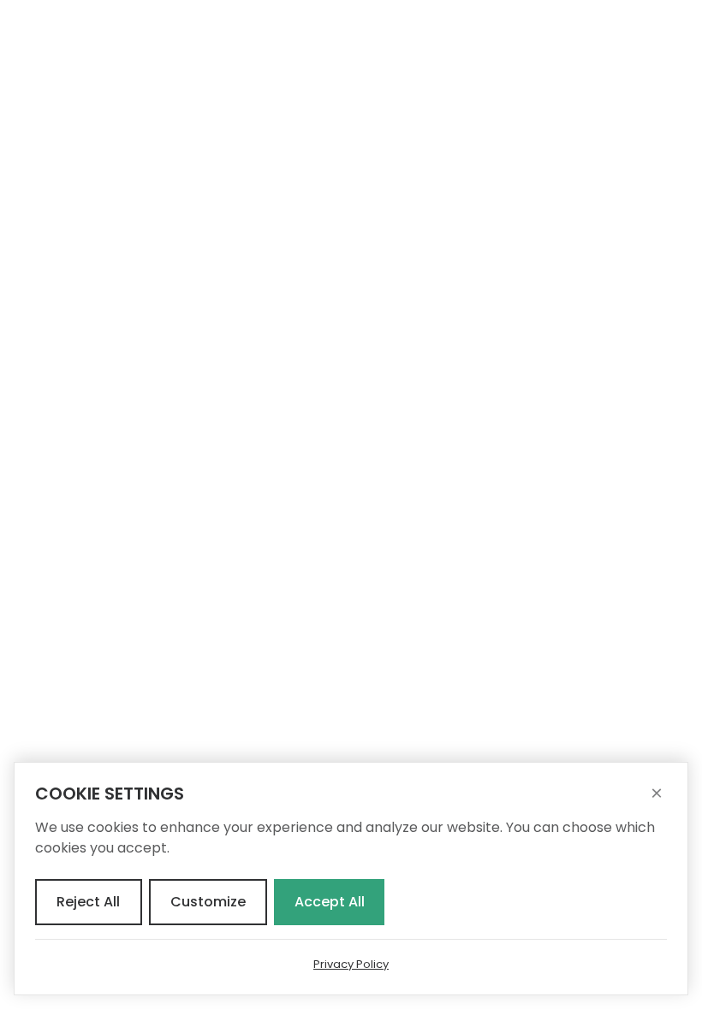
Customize (208, 902)
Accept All (329, 902)
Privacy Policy (351, 964)
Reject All (88, 902)
